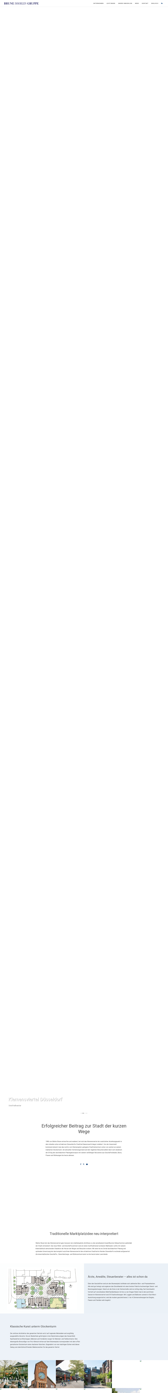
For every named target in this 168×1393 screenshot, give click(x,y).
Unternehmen (98, 3)
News (137, 3)
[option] (84, 561)
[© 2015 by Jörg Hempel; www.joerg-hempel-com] (70, 1374)
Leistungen (111, 3)
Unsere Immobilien (125, 3)
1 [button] (81, 1113)
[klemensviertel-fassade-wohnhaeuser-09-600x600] (126, 1374)
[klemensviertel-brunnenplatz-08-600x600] (14, 1374)
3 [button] (84, 1113)
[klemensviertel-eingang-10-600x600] (154, 1374)
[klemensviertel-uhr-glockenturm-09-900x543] (42, 1374)
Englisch (154, 3)
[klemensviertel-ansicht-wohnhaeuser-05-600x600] (98, 1374)
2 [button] (83, 1113)
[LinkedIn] (162, 3)
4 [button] (86, 1113)
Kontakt (145, 3)
